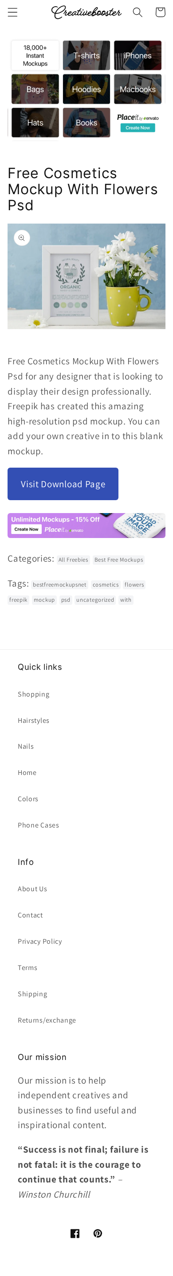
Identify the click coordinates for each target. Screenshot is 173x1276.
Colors (28, 798)
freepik (18, 599)
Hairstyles (34, 720)
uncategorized (95, 599)
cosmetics (106, 584)
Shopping (34, 694)
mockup (44, 599)
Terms (27, 967)
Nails (26, 746)
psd (66, 599)
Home (27, 772)
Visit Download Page (63, 484)
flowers (134, 584)
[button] (12, 12)
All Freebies (73, 559)
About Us (32, 888)
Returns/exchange (47, 1020)
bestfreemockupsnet (59, 584)
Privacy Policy (40, 941)
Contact (30, 915)
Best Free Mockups (118, 559)
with (126, 599)
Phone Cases (38, 825)
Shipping (32, 994)
